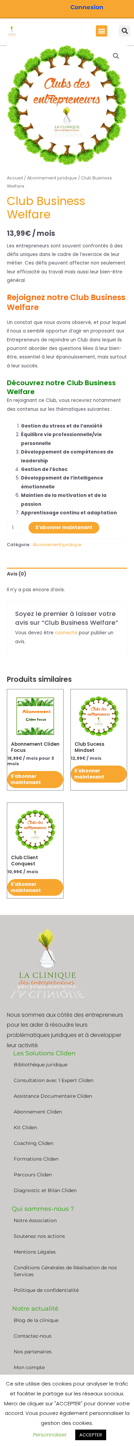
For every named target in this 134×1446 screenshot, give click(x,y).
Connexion (86, 7)
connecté (66, 633)
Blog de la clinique (36, 1320)
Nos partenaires (33, 1351)
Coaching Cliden (33, 1143)
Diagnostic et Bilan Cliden (45, 1190)
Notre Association (35, 1220)
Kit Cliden (25, 1127)
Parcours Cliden (33, 1174)
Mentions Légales (35, 1252)
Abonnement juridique (52, 178)
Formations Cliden (36, 1159)
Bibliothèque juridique (40, 1064)
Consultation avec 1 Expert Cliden (53, 1080)
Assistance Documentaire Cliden (53, 1096)
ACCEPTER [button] (90, 1435)
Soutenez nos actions (39, 1236)
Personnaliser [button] (50, 1434)
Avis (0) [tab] (16, 574)
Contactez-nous (33, 1336)
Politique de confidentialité (46, 1290)
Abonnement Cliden (38, 1111)
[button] (101, 31)
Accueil (15, 178)
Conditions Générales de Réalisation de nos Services (65, 1271)
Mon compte (29, 1367)
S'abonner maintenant (63, 527)
